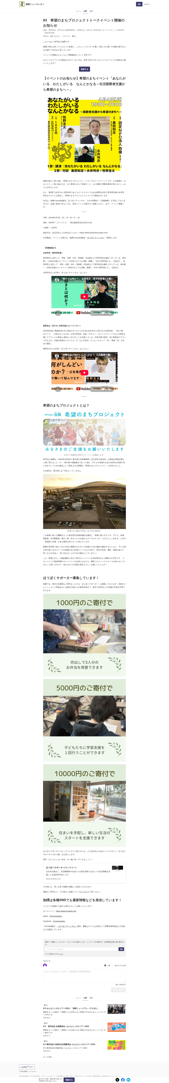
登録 (139, 4)
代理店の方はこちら (108, 1076)
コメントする (118, 990)
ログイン (147, 4)
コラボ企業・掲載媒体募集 (92, 1076)
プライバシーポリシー (48, 1076)
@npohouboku (56, 916)
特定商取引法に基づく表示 (64, 1076)
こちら (84, 891)
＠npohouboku (59, 921)
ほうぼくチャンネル (95, 237)
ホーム (78, 11)
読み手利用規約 (35, 1076)
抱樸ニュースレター (35, 4)
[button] (45, 965)
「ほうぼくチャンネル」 (67, 926)
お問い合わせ (78, 1076)
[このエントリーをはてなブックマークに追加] (128, 1080)
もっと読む (47, 1056)
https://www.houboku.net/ (66, 911)
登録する (84, 69)
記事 (85, 11)
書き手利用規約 (24, 1076)
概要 (91, 11)
